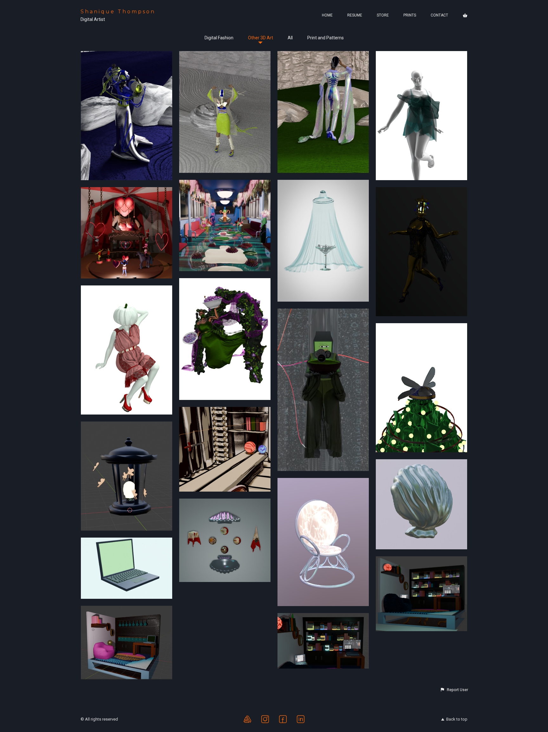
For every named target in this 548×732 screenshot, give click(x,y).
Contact (439, 15)
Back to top (456, 719)
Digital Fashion (219, 37)
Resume (354, 15)
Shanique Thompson (118, 12)
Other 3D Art (260, 37)
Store (383, 15)
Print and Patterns (325, 37)
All (290, 37)
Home (327, 15)
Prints (409, 15)
